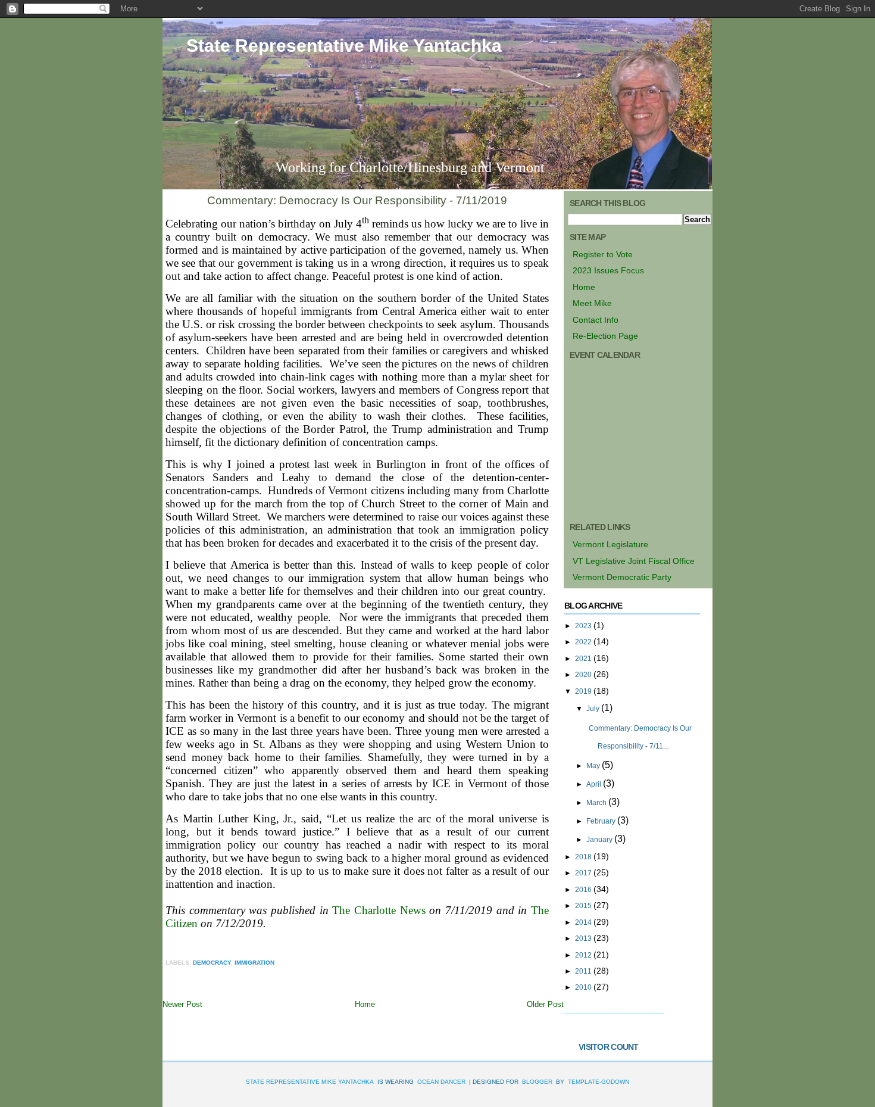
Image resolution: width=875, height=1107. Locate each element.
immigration (254, 962)
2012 (584, 955)
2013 (584, 938)
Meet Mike (592, 303)
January (600, 839)
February (601, 821)
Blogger (537, 1081)
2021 (584, 658)
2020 (584, 675)
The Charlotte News (378, 910)
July (593, 708)
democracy (212, 962)
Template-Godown (598, 1081)
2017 (584, 873)
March (597, 803)
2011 (584, 971)
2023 (584, 626)
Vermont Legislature (610, 544)
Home (365, 1004)
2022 (584, 642)
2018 (584, 857)
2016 (584, 889)
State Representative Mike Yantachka (344, 45)
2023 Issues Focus (608, 270)
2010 (584, 987)
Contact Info (595, 320)
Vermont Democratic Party (622, 577)
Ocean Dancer (441, 1081)
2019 (584, 691)
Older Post (545, 1004)
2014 (584, 922)
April (594, 784)
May (594, 766)
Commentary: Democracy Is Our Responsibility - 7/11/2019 (357, 200)
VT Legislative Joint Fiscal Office (634, 561)
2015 (584, 906)
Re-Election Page (605, 336)
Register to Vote (603, 254)
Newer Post (182, 1004)
